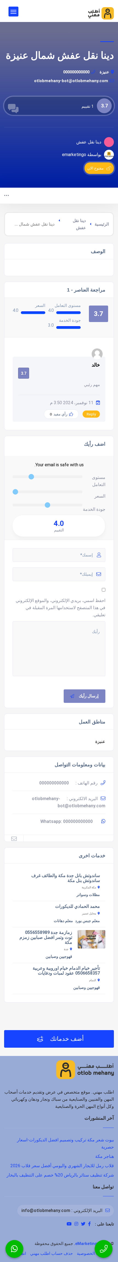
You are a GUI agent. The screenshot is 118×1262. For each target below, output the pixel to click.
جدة (66, 949)
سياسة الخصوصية (92, 1253)
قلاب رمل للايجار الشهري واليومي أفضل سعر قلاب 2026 (62, 1165)
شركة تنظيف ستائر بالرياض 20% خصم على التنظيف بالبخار (60, 1175)
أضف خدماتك (66, 1038)
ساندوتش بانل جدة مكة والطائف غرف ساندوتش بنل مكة (65, 878)
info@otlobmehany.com (45, 1210)
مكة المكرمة (89, 887)
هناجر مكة (104, 1156)
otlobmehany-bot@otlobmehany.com (71, 80)
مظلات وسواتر (88, 894)
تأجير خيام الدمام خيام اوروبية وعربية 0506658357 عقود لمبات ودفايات (66, 971)
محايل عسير (89, 913)
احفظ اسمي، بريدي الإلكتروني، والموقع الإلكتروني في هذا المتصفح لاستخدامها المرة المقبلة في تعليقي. (60, 607)
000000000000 (76, 72)
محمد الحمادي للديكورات (77, 906)
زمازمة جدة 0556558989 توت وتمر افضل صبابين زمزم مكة (45, 937)
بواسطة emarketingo (81, 154)
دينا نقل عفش (79, 224)
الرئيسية (102, 224)
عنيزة (104, 72)
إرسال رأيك (89, 696)
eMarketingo (87, 1243)
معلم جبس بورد (87, 921)
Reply (91, 414)
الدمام (92, 980)
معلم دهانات (63, 921)
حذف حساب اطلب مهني (51, 1253)
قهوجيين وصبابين (59, 956)
